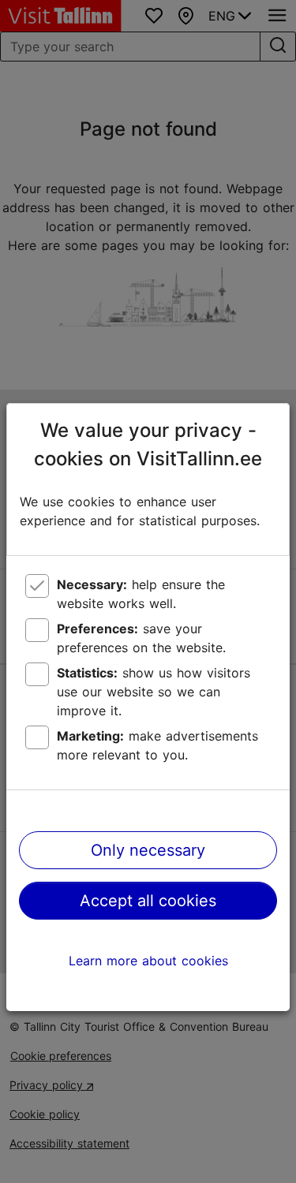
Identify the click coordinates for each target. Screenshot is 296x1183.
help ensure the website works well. (141, 594)
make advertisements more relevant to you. (157, 745)
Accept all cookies (148, 900)
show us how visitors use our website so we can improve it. (153, 691)
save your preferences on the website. (141, 638)
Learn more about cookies (148, 960)
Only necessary (148, 850)
